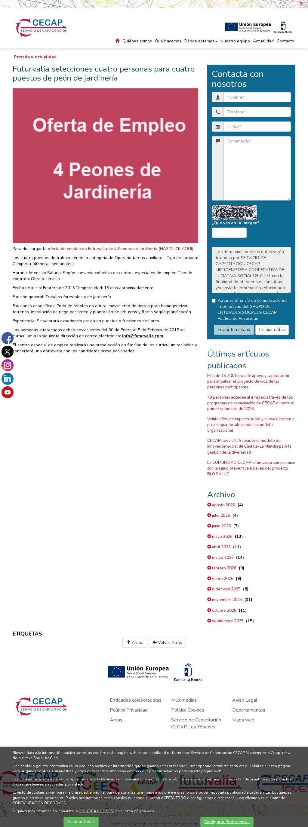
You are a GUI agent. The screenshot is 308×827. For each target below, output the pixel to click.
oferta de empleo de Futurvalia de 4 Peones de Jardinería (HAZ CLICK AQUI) (120, 249)
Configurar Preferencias (227, 822)
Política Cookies (187, 710)
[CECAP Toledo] (42, 27)
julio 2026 (220, 515)
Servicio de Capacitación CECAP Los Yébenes (196, 723)
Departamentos (248, 710)
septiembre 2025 (227, 621)
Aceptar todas (81, 822)
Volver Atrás (169, 642)
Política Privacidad (129, 710)
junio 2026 (221, 526)
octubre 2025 (223, 610)
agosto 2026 (223, 505)
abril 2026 (221, 547)
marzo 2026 (222, 557)
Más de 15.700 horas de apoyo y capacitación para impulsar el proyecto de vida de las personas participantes (248, 381)
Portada (22, 57)
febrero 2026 (223, 568)
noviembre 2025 (226, 599)
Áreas (116, 720)
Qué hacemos (168, 41)
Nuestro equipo (235, 41)
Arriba (137, 642)
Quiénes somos (137, 41)
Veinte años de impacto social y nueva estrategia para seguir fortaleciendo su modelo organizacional (250, 424)
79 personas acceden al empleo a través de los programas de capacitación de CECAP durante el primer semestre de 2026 (250, 403)
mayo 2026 (222, 536)
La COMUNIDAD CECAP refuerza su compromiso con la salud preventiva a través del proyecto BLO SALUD (251, 468)
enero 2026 (222, 578)
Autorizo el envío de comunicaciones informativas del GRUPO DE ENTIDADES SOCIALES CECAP (253, 309)
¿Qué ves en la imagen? (236, 223)
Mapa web (243, 720)
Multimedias (184, 700)
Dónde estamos (199, 41)
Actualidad (263, 41)
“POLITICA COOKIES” (96, 811)
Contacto (285, 41)
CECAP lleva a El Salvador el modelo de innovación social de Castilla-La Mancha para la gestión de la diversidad (249, 446)
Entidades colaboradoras (136, 700)
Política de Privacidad (238, 318)
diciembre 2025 (226, 589)
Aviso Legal (244, 700)
